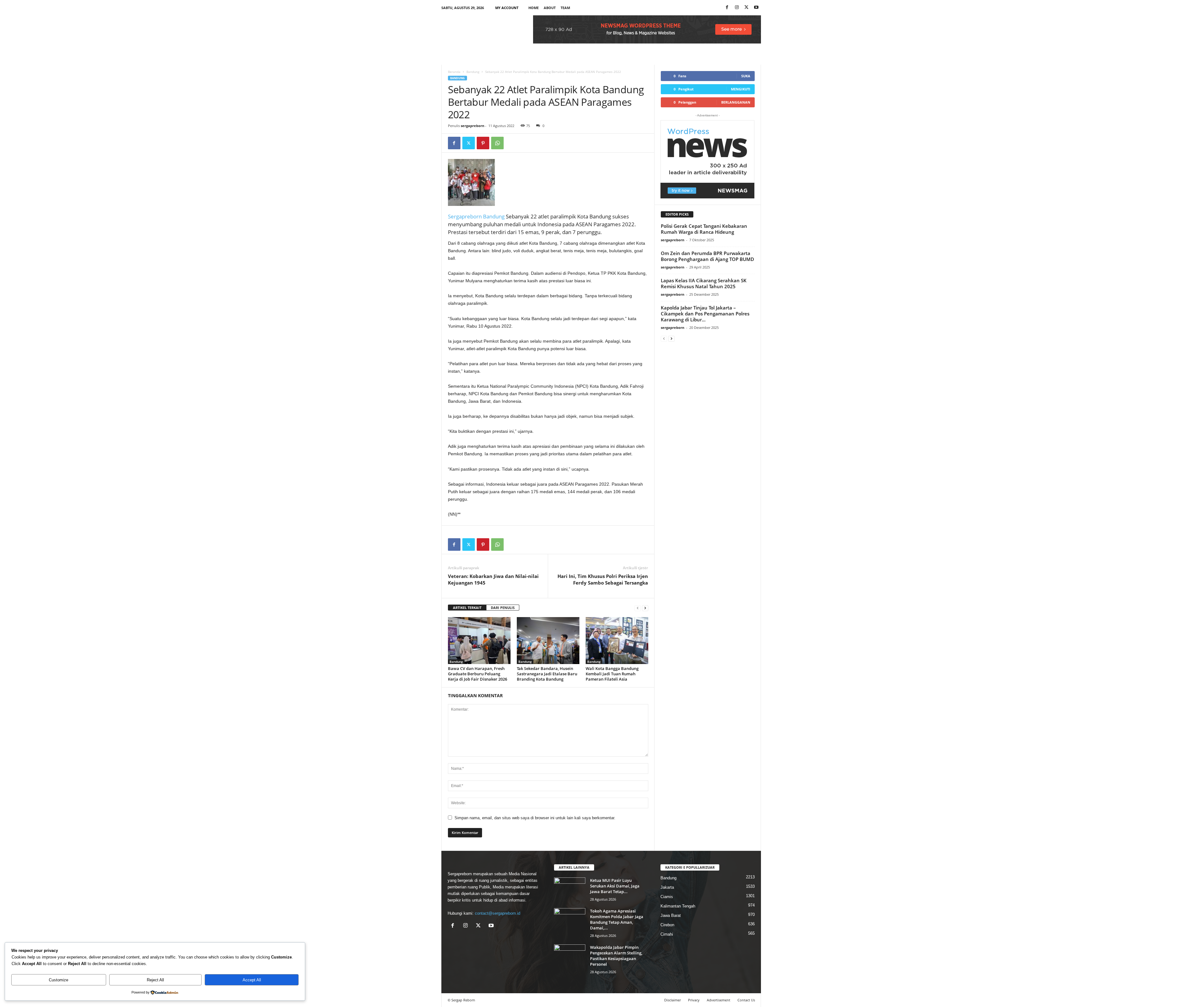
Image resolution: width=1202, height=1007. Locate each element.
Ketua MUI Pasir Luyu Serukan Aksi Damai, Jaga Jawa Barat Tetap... (615, 885)
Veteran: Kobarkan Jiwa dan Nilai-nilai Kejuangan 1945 (493, 579)
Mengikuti (740, 89)
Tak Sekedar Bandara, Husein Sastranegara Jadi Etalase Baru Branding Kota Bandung (547, 674)
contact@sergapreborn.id (497, 913)
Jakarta (667, 887)
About (550, 7)
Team (565, 7)
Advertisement (718, 1000)
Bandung (472, 71)
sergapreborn (472, 125)
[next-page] (645, 608)
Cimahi (666, 934)
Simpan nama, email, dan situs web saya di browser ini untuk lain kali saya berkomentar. (535, 817)
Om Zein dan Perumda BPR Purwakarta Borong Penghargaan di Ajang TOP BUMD (707, 256)
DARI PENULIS (503, 607)
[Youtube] (756, 7)
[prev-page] (637, 608)
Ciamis (666, 896)
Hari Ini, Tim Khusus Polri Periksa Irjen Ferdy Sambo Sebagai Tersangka (602, 579)
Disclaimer (672, 1000)
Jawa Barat (670, 915)
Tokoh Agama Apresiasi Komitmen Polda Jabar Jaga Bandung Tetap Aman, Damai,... (616, 919)
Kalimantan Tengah (677, 906)
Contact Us (746, 1000)
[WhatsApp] (497, 143)
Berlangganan (735, 102)
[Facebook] (727, 7)
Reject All (155, 980)
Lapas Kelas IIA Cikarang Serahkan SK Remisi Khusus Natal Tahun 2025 (704, 283)
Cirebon (667, 925)
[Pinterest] (483, 143)
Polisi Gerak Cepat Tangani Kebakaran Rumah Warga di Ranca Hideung (704, 229)
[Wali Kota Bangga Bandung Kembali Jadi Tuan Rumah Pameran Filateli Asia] (617, 640)
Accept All (252, 980)
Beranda (454, 71)
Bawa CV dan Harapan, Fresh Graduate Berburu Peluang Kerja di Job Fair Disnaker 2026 (477, 674)
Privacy (694, 1000)
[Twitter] (468, 143)
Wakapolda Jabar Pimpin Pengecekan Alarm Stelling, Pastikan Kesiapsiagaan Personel (616, 955)
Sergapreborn (465, 216)
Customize (58, 980)
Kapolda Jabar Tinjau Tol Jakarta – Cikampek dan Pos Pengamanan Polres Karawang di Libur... (705, 313)
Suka (745, 76)
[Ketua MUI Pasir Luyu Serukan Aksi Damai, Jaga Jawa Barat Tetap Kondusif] (569, 889)
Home (533, 7)
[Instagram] (737, 7)
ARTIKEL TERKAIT (467, 607)
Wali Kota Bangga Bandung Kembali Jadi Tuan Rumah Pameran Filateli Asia (612, 674)
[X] (746, 7)
